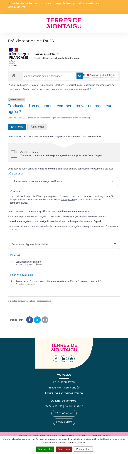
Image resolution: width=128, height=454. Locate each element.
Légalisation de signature (28, 261)
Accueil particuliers (19, 85)
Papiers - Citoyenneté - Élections (48, 85)
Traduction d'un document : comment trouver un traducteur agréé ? (57, 89)
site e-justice (67, 199)
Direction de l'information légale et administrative (30, 301)
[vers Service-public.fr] (98, 76)
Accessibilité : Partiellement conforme (37, 435)
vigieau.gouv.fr (17, 7)
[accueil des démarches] (13, 75)
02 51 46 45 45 (64, 413)
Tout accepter (45, 449)
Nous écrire (64, 421)
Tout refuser (64, 449)
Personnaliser (83, 449)
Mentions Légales (101, 435)
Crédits (82, 435)
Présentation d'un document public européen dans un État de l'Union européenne (57, 281)
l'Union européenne (69, 196)
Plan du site (68, 435)
